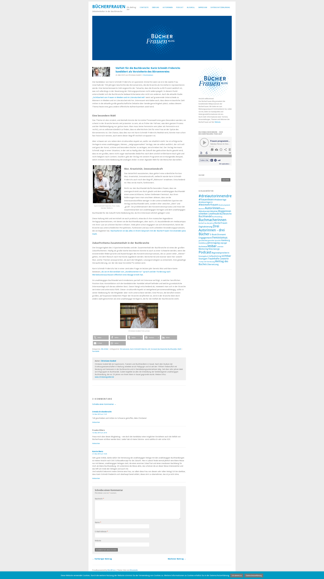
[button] (101, 337)
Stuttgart (203, 258)
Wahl (179, 349)
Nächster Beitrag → (177, 559)
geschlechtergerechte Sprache (210, 240)
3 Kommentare (148, 75)
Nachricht (99, 499)
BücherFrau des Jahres (206, 223)
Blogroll (191, 7)
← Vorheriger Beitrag (102, 559)
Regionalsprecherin (220, 253)
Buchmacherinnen (212, 220)
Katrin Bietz (97, 451)
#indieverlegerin (206, 202)
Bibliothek (214, 211)
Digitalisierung (205, 226)
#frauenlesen (206, 199)
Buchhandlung (217, 217)
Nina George (214, 249)
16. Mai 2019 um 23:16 (99, 433)
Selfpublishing (215, 256)
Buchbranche (225, 213)
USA (205, 262)
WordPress (111, 570)
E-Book (213, 234)
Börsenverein (124, 349)
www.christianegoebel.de (104, 377)
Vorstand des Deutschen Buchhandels (164, 349)
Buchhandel (205, 216)
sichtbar (226, 255)
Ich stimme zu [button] (237, 575)
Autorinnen (168, 7)
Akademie (202, 209)
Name (98, 522)
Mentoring (203, 249)
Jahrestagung (213, 243)
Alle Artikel (104, 349)
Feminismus (219, 237)
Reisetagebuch (204, 256)
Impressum (202, 7)
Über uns (155, 7)
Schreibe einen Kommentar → (104, 404)
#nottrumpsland (224, 205)
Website (98, 541)
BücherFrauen (108, 6)
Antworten (96, 422)
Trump (201, 262)
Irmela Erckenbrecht (102, 412)
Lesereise (220, 247)
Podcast (179, 7)
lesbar (212, 246)
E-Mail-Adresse (101, 531)
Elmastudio (134, 570)
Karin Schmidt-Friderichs (138, 349)
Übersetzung (213, 264)
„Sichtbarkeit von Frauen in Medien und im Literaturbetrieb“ (118, 97)
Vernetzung (211, 262)
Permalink (95, 351)
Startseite (144, 7)
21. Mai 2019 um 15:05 (99, 454)
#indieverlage (220, 200)
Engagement (205, 237)
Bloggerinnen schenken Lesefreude (215, 212)
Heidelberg (203, 243)
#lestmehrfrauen (208, 204)
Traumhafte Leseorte (218, 258)
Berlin (223, 209)
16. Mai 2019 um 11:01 (99, 414)
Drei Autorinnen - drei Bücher (212, 230)
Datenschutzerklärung (220, 7)
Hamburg (225, 240)
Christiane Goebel (108, 361)
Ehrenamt (221, 234)
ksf (149, 349)
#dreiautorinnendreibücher (221, 196)
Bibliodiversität (204, 211)
